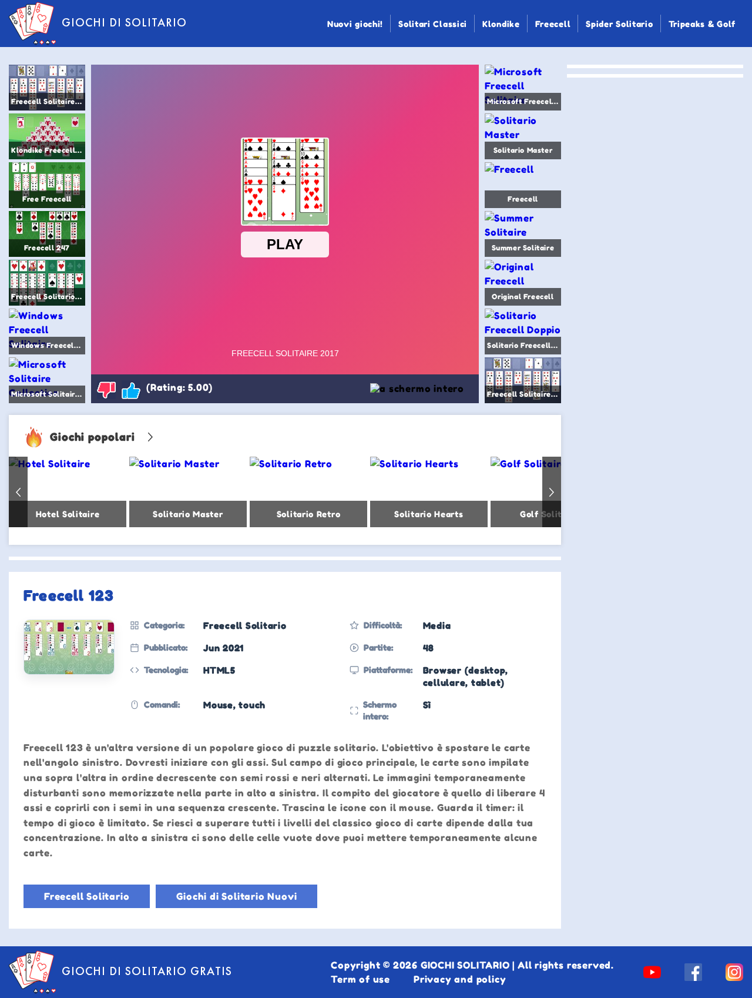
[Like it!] (131, 389)
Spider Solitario (619, 24)
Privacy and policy (460, 979)
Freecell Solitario (86, 896)
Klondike (501, 24)
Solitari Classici (432, 24)
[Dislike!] (106, 389)
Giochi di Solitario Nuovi (236, 896)
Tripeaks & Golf (702, 24)
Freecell (553, 24)
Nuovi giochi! (355, 24)
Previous (18, 492)
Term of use (360, 979)
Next (551, 492)
